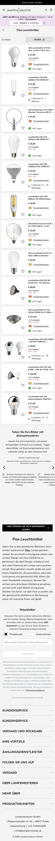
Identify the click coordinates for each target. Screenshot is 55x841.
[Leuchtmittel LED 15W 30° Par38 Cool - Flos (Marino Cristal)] (27, 290)
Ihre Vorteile (13, 741)
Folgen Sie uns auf (18, 762)
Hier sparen (30, 19)
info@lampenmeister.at (28, 830)
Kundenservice (15, 710)
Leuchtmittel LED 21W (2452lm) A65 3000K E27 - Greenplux (39, 138)
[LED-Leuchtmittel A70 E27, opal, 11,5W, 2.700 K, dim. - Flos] (27, 58)
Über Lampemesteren (20, 783)
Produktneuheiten (18, 804)
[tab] (27, 710)
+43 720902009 (37, 825)
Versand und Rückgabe (22, 731)
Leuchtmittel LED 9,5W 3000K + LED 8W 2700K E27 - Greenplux (40, 340)
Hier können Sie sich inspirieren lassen (26, 528)
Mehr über (11, 793)
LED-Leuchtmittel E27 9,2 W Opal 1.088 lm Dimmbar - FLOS (40, 254)
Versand (9, 773)
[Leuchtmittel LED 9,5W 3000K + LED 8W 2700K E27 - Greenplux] (27, 349)
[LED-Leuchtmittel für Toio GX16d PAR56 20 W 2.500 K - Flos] (27, 320)
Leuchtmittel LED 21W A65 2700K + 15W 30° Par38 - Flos (40, 368)
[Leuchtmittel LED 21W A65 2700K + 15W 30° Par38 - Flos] (27, 377)
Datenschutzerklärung (35, 690)
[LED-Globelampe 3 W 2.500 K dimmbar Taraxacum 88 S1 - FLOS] (27, 119)
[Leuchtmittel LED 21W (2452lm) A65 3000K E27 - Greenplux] (27, 146)
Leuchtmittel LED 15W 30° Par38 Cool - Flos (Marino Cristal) (39, 281)
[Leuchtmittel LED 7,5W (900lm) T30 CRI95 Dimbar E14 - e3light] (27, 205)
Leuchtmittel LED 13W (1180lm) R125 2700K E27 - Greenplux (39, 165)
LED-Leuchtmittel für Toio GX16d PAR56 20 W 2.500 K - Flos (40, 311)
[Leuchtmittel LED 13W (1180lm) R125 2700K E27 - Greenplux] (27, 176)
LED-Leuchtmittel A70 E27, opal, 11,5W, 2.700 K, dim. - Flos (39, 49)
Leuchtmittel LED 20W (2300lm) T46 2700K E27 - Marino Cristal (39, 78)
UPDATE (26, 23)
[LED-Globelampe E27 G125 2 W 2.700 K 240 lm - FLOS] (27, 234)
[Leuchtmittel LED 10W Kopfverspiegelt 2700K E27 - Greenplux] (27, 409)
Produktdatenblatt (41, 64)
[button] (23, 66)
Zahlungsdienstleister (22, 752)
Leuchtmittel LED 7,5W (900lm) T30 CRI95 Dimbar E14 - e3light (39, 197)
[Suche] (46, 10)
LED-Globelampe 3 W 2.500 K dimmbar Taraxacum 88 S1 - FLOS (40, 111)
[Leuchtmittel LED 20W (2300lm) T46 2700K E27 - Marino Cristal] (27, 89)
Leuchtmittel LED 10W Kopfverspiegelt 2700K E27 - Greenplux (40, 397)
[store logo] (20, 10)
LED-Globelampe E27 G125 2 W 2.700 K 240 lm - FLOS (40, 224)
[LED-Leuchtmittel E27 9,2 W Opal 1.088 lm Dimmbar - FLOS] (27, 262)
